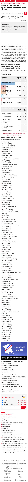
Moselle (23, 3)
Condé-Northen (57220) (8, 198)
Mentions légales (4, 464)
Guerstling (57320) (7, 261)
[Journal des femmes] (7, 471)
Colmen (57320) (6, 306)
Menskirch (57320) (7, 317)
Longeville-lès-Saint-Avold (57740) (10, 159)
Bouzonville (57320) (7, 155)
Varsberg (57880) (6, 183)
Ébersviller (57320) (7, 185)
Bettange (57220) (6, 300)
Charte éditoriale (18, 460)
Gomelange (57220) (7, 232)
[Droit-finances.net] (20, 474)
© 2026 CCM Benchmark (21, 464)
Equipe (12, 460)
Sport (4, 402)
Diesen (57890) (6, 179)
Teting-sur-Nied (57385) (8, 174)
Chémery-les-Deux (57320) (9, 206)
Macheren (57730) (6, 166)
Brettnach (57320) (6, 244)
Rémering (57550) (6, 247)
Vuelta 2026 (5, 428)
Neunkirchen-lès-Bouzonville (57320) (11, 272)
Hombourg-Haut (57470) (8, 145)
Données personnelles (6, 463)
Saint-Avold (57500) (7, 142)
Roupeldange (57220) (7, 270)
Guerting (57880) (6, 193)
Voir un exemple (21, 400)
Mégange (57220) (6, 321)
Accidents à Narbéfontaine (9, 378)
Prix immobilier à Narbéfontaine (10, 390)
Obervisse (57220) (6, 313)
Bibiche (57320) (6, 245)
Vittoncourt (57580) (7, 255)
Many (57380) (5, 291)
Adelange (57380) (6, 302)
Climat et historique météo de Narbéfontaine (13, 376)
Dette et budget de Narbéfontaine (11, 375)
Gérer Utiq (24, 463)
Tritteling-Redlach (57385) (8, 219)
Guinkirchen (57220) (7, 319)
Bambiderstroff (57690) (8, 178)
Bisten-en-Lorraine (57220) (9, 296)
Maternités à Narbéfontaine (9, 367)
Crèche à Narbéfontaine (8, 369)
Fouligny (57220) (6, 310)
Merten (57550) (6, 172)
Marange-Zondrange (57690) (13, 18)
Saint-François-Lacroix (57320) (10, 279)
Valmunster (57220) (7, 332)
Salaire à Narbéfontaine (8, 371)
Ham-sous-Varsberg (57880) (9, 164)
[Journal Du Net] (7, 474)
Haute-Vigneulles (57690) (8, 242)
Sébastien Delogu (6, 424)
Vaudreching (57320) (7, 223)
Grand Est (17, 3)
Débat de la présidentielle (8, 417)
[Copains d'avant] (7, 477)
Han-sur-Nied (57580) (7, 293)
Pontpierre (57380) (7, 200)
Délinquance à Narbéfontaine (9, 380)
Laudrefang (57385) (7, 266)
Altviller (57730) (6, 213)
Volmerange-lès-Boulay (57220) (10, 212)
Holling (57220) (6, 240)
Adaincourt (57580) (7, 325)
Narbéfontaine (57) (7, 363)
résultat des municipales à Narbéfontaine (15, 61)
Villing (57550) (5, 217)
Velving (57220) (6, 308)
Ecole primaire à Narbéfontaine (10, 365)
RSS (16, 462)
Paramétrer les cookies (16, 463)
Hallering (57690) (11, 16)
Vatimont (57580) (6, 281)
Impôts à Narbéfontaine (8, 373)
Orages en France (6, 419)
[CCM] (20, 471)
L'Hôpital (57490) (6, 149)
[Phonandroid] (20, 480)
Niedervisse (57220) (7, 287)
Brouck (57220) (6, 336)
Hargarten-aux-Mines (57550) (9, 176)
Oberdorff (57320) (6, 268)
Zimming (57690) (6, 202)
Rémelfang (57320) (7, 315)
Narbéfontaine (18, 26)
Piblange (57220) (6, 187)
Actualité (5, 400)
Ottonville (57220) (6, 238)
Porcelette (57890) (7, 170)
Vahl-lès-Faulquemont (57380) (10, 298)
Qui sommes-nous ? (6, 460)
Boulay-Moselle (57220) (8, 147)
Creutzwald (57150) (7, 144)
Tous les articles (11, 462)
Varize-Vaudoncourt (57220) (9, 221)
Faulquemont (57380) (7, 151)
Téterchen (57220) (7, 196)
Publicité (24, 460)
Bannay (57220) (6, 338)
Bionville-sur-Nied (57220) (8, 253)
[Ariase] (7, 480)
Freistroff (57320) (6, 181)
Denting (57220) (6, 289)
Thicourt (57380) (6, 327)
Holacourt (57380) (6, 334)
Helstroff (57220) (6, 228)
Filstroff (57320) (6, 195)
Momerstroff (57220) (7, 283)
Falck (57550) (5, 168)
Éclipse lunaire (6, 421)
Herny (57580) (5, 215)
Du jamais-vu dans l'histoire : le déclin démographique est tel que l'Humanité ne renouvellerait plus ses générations (13, 439)
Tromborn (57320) (7, 264)
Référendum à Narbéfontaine (9, 392)
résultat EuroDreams (7, 432)
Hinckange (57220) (7, 276)
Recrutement (21, 462)
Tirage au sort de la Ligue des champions (12, 422)
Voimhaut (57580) (6, 295)
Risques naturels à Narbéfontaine (10, 384)
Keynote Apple (6, 426)
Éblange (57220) (6, 262)
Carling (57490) (6, 161)
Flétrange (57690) (6, 191)
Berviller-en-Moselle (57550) (9, 236)
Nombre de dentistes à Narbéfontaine (12, 386)
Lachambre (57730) (7, 189)
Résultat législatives (9, 3)
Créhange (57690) (6, 157)
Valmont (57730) (6, 162)
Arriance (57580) (6, 304)
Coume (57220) (6, 208)
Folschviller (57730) (7, 153)
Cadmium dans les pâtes (8, 430)
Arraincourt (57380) (7, 328)
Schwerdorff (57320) (7, 234)
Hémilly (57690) (6, 323)
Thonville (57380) (6, 340)
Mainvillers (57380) (7, 278)
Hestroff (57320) (6, 227)
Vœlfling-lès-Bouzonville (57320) (10, 311)
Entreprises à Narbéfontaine (9, 388)
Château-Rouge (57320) (8, 285)
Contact (6, 462)
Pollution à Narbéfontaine (8, 382)
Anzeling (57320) (6, 230)
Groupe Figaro (12, 464)
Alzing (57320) (5, 251)
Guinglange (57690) (7, 274)
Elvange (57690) (6, 249)
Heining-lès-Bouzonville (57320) (10, 225)
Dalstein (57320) (6, 257)
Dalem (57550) (6, 204)
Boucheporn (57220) (7, 210)
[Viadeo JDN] (20, 477)
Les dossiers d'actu (8, 404)
